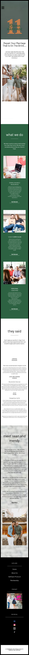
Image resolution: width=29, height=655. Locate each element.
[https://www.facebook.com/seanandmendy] (14, 621)
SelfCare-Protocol (14, 577)
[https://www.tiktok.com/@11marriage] (14, 631)
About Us (15, 573)
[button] (3, 8)
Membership (14, 580)
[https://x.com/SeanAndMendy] (14, 628)
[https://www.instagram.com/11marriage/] (14, 625)
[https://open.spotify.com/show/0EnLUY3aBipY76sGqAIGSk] (14, 601)
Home (15, 569)
